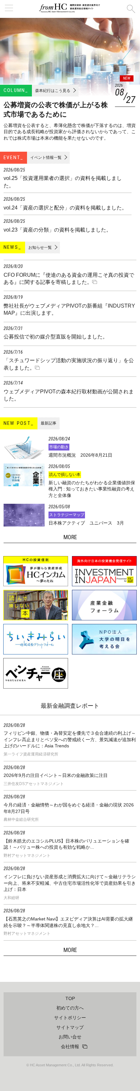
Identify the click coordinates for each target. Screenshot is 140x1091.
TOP (70, 998)
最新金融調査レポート (70, 706)
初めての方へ (70, 1007)
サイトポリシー (70, 1017)
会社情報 (70, 1046)
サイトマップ (70, 1027)
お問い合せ (70, 1036)
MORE (70, 949)
